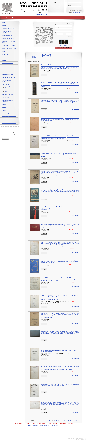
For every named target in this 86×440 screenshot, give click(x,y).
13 (39, 420)
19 (51, 420)
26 (64, 420)
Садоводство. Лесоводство (8, 77)
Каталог (14, 423)
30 (72, 420)
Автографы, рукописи (7, 57)
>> (76, 420)
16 (45, 420)
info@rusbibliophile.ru (41, 14)
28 (68, 420)
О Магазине (20, 423)
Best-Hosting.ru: (71, 438)
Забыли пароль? (76, 12)
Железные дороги (8, 86)
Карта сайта (71, 423)
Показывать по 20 (46, 54)
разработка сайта (82, 438)
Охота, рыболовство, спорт (8, 45)
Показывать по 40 (46, 55)
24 (60, 420)
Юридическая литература (8, 38)
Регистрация (71, 14)
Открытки (4, 110)
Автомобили (7, 91)
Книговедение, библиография (9, 116)
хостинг (76, 438)
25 (62, 420)
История (4, 22)
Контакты (27, 423)
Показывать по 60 (46, 56)
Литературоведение (6, 113)
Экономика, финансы (7, 35)
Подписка (55, 423)
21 (54, 420)
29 (70, 420)
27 (66, 420)
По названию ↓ (35, 55)
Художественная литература (9, 48)
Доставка (49, 423)
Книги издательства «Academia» (6, 81)
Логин (69, 1)
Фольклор (4, 104)
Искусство (4, 25)
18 (49, 420)
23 (58, 420)
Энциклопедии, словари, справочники (7, 101)
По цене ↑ (34, 56)
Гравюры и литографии (7, 66)
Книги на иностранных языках (9, 123)
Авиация (6, 87)
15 (43, 420)
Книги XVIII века (5, 97)
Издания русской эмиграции (8, 71)
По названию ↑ (35, 54)
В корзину (44, 75)
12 (37, 420)
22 (56, 420)
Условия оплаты (41, 423)
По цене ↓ (34, 57)
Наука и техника (5, 84)
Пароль (70, 5)
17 (47, 420)
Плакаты (4, 107)
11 (35, 420)
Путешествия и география (8, 28)
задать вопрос (75, 74)
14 (41, 420)
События (33, 423)
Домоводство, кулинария (8, 74)
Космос (6, 88)
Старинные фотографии (8, 68)
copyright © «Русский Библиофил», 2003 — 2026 (38, 429)
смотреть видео (63, 45)
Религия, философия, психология (7, 32)
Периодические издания (7, 94)
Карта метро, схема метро (80, 439)
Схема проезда (63, 423)
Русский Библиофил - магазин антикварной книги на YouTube (43, 425)
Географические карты (7, 63)
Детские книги (5, 54)
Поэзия (3, 51)
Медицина (7, 90)
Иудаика (4, 60)
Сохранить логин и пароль (76, 10)
